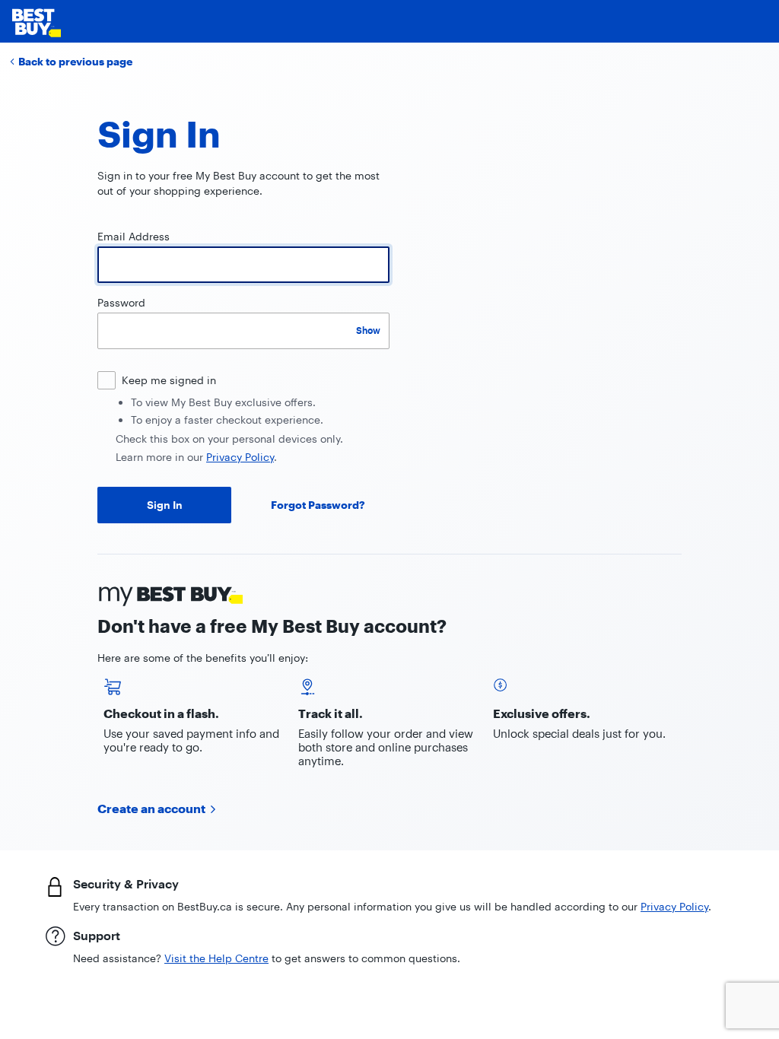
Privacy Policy (240, 456)
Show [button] (368, 330)
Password (121, 302)
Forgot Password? (318, 504)
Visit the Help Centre (216, 958)
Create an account (151, 808)
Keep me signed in (169, 379)
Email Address (133, 236)
